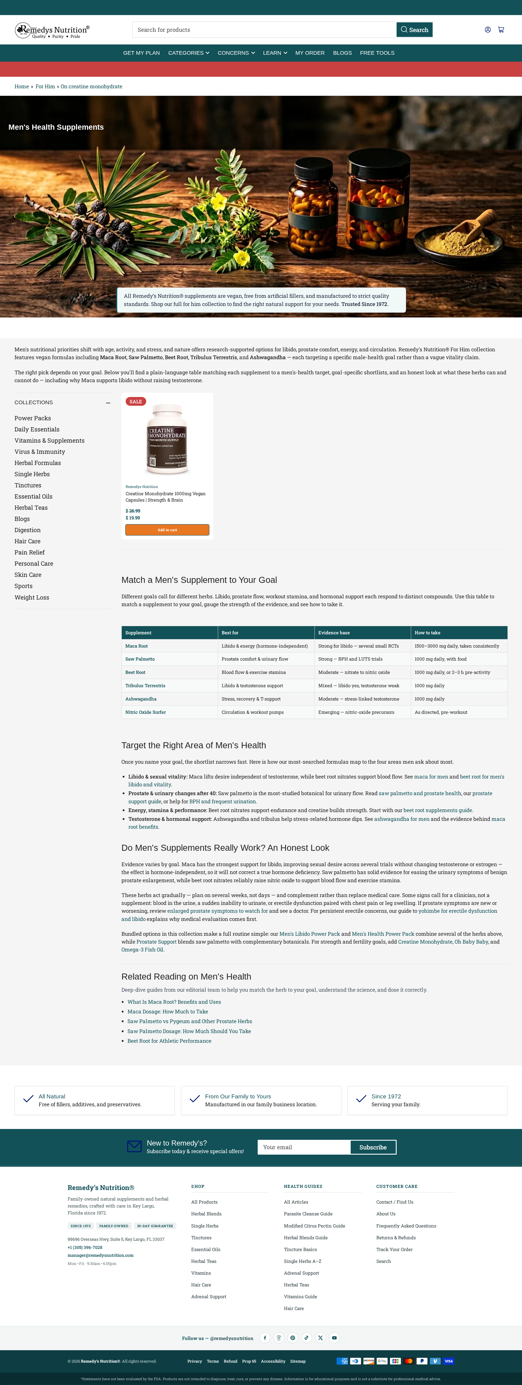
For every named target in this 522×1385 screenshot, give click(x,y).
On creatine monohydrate (91, 86)
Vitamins (201, 1273)
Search (383, 1261)
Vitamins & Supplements (49, 440)
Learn (272, 53)
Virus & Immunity (39, 451)
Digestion (27, 530)
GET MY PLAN (141, 53)
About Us (385, 1214)
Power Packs (32, 418)
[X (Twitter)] (320, 1337)
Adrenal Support (208, 1296)
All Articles (296, 1202)
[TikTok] (306, 1337)
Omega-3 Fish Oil (142, 949)
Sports (23, 586)
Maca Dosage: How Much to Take (167, 1011)
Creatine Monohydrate (425, 941)
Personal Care (33, 563)
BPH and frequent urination (222, 801)
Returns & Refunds (396, 1237)
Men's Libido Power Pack (309, 933)
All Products (204, 1202)
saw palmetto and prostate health (420, 793)
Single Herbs (32, 474)
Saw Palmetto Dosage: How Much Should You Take (189, 1031)
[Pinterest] (292, 1337)
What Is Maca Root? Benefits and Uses (174, 1001)
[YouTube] (334, 1337)
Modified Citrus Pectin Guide (314, 1226)
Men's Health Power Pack (383, 933)
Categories (186, 53)
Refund (230, 1361)
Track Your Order (394, 1249)
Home (21, 86)
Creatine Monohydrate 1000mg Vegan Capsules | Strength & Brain (166, 496)
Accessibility (273, 1361)
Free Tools (377, 53)
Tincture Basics (300, 1249)
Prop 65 (249, 1361)
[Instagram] (278, 1337)
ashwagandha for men (402, 818)
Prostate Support (157, 941)
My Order (310, 53)
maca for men (431, 776)
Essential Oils (33, 496)
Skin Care (27, 574)
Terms (213, 1361)
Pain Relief (29, 552)
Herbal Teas (31, 507)
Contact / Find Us (394, 1202)
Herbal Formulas (37, 463)
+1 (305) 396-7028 (85, 1247)
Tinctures (27, 485)
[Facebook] (264, 1337)
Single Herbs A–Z (302, 1261)
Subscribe (373, 1147)
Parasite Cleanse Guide (308, 1214)
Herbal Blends (206, 1214)
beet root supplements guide (438, 810)
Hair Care (27, 541)
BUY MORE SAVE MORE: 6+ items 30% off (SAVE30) (261, 69)
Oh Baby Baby (471, 941)
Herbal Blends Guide (306, 1237)
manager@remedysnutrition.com (101, 1255)
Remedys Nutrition (142, 486)
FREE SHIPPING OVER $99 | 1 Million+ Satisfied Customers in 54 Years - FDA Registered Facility (261, 7)
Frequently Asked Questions (406, 1226)
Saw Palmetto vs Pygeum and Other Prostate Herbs (189, 1021)
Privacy (195, 1361)
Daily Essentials (37, 429)
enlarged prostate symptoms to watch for (217, 910)
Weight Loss (31, 597)
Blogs (342, 53)
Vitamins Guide (300, 1296)
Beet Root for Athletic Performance (169, 1040)
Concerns (233, 53)
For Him (45, 86)
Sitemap (298, 1361)
